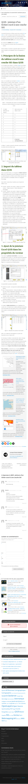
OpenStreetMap (6, 709)
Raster (22, 712)
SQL (10, 715)
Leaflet (7, 703)
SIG (24, 33)
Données (3, 592)
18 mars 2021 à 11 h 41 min (13, 520)
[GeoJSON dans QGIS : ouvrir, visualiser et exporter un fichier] (9, 404)
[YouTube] (20, 3)
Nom (2, 553)
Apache (3, 690)
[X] (13, 443)
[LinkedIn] (22, 3)
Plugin (14, 709)
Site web (2, 563)
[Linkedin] (2, 443)
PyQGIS (9, 712)
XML (6, 720)
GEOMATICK (6, 3)
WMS (22, 718)
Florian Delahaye (6, 29)
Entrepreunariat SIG (21, 693)
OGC (20, 703)
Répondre (24, 486)
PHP (11, 709)
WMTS (3, 721)
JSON (24, 701)
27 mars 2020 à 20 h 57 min (13, 481)
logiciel (16, 42)
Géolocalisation (11, 699)
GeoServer (12, 695)
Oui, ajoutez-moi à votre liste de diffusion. (10, 566)
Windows (19, 718)
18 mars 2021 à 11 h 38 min (13, 507)
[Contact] (26, 3)
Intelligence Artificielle (6, 701)
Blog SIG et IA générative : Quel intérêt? (12, 664)
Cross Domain (14, 693)
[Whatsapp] (10, 443)
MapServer (16, 703)
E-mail (2, 558)
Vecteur (13, 446)
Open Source (18, 706)
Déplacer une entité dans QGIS (14, 602)
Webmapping (7, 718)
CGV (16, 779)
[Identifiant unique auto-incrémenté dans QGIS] (9, 424)
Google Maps (20, 696)
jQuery (20, 701)
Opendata (23, 703)
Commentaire (2, 543)
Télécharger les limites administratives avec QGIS (20, 358)
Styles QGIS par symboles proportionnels (15, 754)
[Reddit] (5, 443)
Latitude (4, 703)
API (7, 690)
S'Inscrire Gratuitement (14, 624)
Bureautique (19, 29)
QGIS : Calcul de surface (12, 581)
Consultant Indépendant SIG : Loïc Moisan (12, 661)
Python (13, 712)
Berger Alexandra (5, 750)
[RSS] (24, 3)
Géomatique (19, 698)
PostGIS (18, 709)
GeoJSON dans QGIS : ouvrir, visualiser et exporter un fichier (20, 400)
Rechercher (23, 16)
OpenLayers (7, 706)
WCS (21, 715)
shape (19, 65)
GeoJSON (5, 696)
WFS (15, 718)
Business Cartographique (16, 690)
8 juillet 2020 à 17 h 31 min (15, 490)
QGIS (2, 35)
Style (12, 715)
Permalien (24, 446)
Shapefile (8, 446)
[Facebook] (18, 3)
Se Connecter (14, 626)
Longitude (11, 703)
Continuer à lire (7, 375)
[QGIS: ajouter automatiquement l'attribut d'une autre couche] (9, 383)
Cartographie (6, 693)
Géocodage (4, 699)
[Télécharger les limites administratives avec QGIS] (9, 361)
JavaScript (15, 701)
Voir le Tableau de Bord (14, 651)
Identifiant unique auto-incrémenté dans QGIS (20, 421)
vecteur (18, 81)
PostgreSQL (5, 712)
